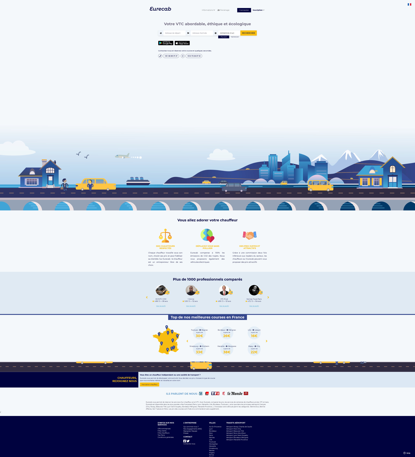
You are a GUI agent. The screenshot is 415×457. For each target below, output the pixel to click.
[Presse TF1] (216, 393)
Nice (210, 433)
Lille (210, 440)
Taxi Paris (161, 435)
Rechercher (248, 33)
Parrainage (224, 10)
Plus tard (224, 37)
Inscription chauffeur (149, 384)
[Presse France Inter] (208, 393)
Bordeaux (212, 431)
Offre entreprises (164, 429)
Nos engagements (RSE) (192, 429)
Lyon (211, 429)
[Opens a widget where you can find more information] (407, 453)
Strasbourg (213, 448)
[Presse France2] (224, 393)
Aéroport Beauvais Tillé (235, 431)
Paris (211, 435)
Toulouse (212, 442)
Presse (185, 433)
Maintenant (235, 37)
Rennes (212, 437)
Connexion (244, 10)
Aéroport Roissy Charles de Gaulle (239, 427)
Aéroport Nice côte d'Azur (236, 433)
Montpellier (213, 444)
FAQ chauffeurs (163, 433)
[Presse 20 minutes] (201, 393)
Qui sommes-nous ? (191, 427)
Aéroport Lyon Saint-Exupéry (237, 435)
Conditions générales (166, 437)
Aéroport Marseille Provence (237, 440)
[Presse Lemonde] (235, 393)
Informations (207, 10)
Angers (212, 453)
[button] (147, 297)
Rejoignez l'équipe (190, 431)
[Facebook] (184, 441)
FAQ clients (162, 431)
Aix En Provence (215, 427)
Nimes (211, 455)
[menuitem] (208, 8)
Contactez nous (189, 444)
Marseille (212, 446)
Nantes (211, 450)
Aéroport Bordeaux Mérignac (237, 437)
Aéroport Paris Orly (233, 429)
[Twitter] (188, 441)
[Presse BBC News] (246, 393)
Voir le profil (161, 306)
